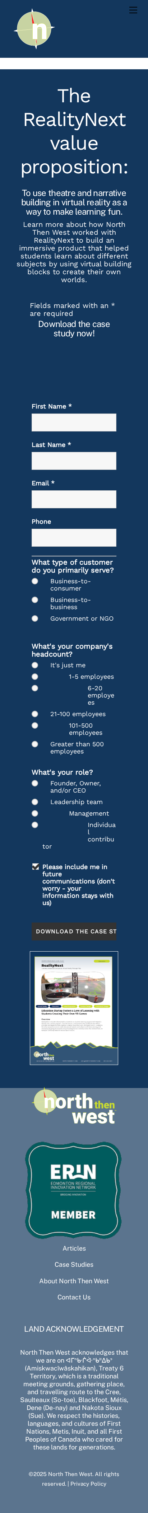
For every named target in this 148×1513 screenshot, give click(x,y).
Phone (41, 521)
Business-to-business (70, 603)
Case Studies (74, 1264)
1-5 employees (91, 676)
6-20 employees (101, 695)
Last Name (51, 444)
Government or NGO (82, 618)
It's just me (67, 665)
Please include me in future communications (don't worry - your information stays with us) (78, 884)
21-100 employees (78, 714)
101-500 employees (85, 729)
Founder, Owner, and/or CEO (75, 787)
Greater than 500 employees (77, 748)
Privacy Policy (88, 1483)
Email (43, 483)
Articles (74, 1248)
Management (89, 813)
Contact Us (74, 1297)
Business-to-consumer (70, 585)
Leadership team (76, 801)
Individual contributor (78, 835)
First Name (52, 406)
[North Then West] (34, 49)
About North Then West (74, 1281)
